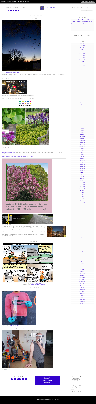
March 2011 (82, 247)
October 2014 (82, 168)
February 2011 (82, 249)
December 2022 (82, 55)
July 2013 (82, 192)
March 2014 (82, 178)
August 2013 (82, 190)
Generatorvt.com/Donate (14, 325)
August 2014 (82, 172)
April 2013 (82, 198)
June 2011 (82, 241)
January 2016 (82, 138)
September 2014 (82, 170)
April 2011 (82, 245)
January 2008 (82, 301)
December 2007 (82, 303)
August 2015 (82, 148)
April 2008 (82, 297)
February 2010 (82, 273)
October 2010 (82, 257)
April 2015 (82, 156)
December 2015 (82, 140)
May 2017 (82, 114)
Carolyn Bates (48, 7)
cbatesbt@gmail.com (77, 389)
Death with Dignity (82, 30)
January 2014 (82, 180)
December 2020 (82, 65)
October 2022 (82, 57)
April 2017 (82, 116)
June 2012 (82, 216)
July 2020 (82, 69)
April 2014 (82, 176)
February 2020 (82, 79)
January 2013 (82, 204)
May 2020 (82, 73)
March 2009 (82, 285)
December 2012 (82, 206)
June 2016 (82, 130)
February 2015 (82, 160)
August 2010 (82, 261)
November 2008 (82, 291)
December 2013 (82, 182)
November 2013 (82, 184)
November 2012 (82, 208)
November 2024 (82, 43)
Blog (6, 369)
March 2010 (82, 271)
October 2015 (82, 144)
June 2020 (82, 71)
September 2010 (82, 259)
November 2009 (82, 279)
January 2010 (82, 275)
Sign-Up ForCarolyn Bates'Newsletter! (47, 380)
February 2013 (82, 202)
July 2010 (82, 263)
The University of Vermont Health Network (10, 146)
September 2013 (82, 188)
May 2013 (82, 196)
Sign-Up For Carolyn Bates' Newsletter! (88, 1)
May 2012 (82, 218)
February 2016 (82, 136)
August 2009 (82, 283)
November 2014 (82, 166)
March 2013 (82, 200)
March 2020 (82, 77)
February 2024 (82, 51)
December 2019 (82, 83)
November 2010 (82, 255)
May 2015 (82, 154)
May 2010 (82, 267)
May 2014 (82, 174)
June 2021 (82, 61)
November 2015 (82, 142)
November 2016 (82, 124)
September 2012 (82, 212)
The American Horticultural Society (8, 152)
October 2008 (82, 293)
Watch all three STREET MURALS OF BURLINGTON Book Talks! (82, 21)
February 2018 (82, 112)
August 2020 (82, 67)
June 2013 (82, 194)
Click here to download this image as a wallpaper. (11, 72)
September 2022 (82, 59)
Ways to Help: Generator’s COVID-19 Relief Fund (28, 328)
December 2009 (82, 277)
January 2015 (82, 162)
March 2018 (82, 110)
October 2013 (82, 186)
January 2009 (82, 289)
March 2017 (82, 118)
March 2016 (82, 134)
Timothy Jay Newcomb (36, 283)
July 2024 (82, 49)
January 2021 (82, 63)
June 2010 (82, 265)
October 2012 (82, 210)
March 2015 (82, 158)
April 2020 (82, 75)
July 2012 (82, 214)
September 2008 (82, 295)
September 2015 (82, 146)
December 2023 (82, 53)
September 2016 (82, 126)
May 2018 (82, 108)
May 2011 (82, 243)
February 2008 (82, 299)
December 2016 (82, 122)
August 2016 (82, 128)
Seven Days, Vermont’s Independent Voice (37, 284)
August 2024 (82, 47)
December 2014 (82, 164)
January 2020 (82, 81)
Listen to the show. (5, 238)
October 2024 (82, 45)
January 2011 (82, 251)
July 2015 (82, 150)
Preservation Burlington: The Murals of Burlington (82, 19)
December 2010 (82, 253)
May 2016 (82, 132)
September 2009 (82, 281)
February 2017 (82, 120)
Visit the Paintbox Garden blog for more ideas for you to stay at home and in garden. (17, 156)
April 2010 (82, 269)
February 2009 (82, 287)
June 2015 (82, 152)
